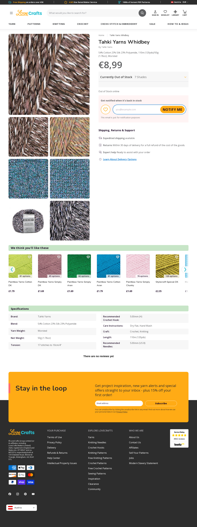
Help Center (53, 458)
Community (94, 489)
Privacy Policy (121, 412)
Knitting (59, 24)
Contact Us (135, 442)
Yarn (12, 24)
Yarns (91, 437)
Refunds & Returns (57, 452)
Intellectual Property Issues (62, 463)
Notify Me (172, 109)
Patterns (34, 24)
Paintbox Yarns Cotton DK (20, 283)
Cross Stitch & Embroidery (119, 24)
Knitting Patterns (97, 452)
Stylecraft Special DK (167, 282)
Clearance (93, 484)
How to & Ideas (178, 24)
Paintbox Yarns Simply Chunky (138, 283)
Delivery (51, 447)
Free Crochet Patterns (100, 468)
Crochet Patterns (97, 463)
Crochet (83, 24)
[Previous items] (12, 269)
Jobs (131, 458)
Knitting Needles (97, 442)
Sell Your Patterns (139, 452)
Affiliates (133, 447)
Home (101, 35)
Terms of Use (54, 437)
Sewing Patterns (97, 473)
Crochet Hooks (96, 447)
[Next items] (185, 269)
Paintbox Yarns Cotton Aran (108, 283)
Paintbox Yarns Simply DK (50, 283)
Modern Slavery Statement (143, 463)
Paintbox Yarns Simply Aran (79, 283)
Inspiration (94, 478)
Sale (152, 24)
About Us (134, 437)
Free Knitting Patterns (100, 458)
